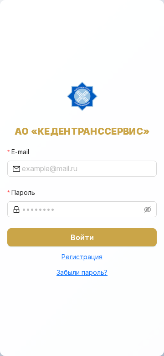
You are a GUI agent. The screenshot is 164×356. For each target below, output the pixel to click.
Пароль (23, 192)
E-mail (20, 152)
